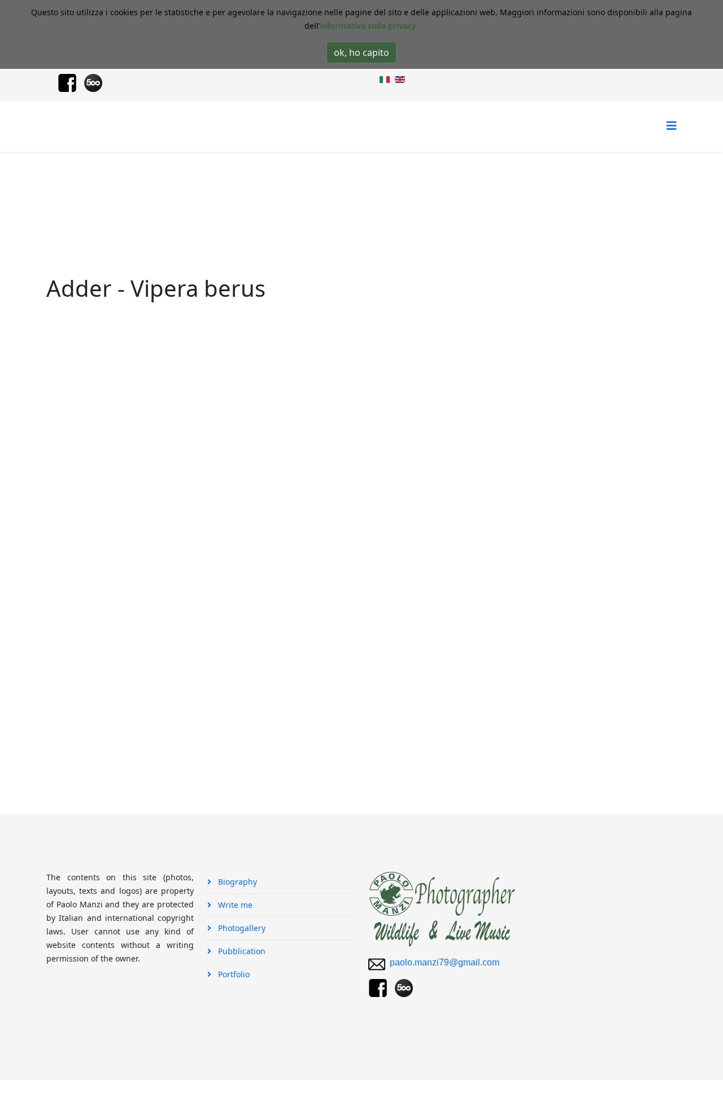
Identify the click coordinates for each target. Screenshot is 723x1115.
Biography (236, 881)
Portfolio (233, 974)
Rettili (243, 194)
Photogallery (131, 194)
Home (85, 194)
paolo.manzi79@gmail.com (444, 962)
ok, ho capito (361, 52)
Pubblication (240, 951)
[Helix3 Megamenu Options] (672, 125)
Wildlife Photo (193, 194)
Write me (234, 904)
